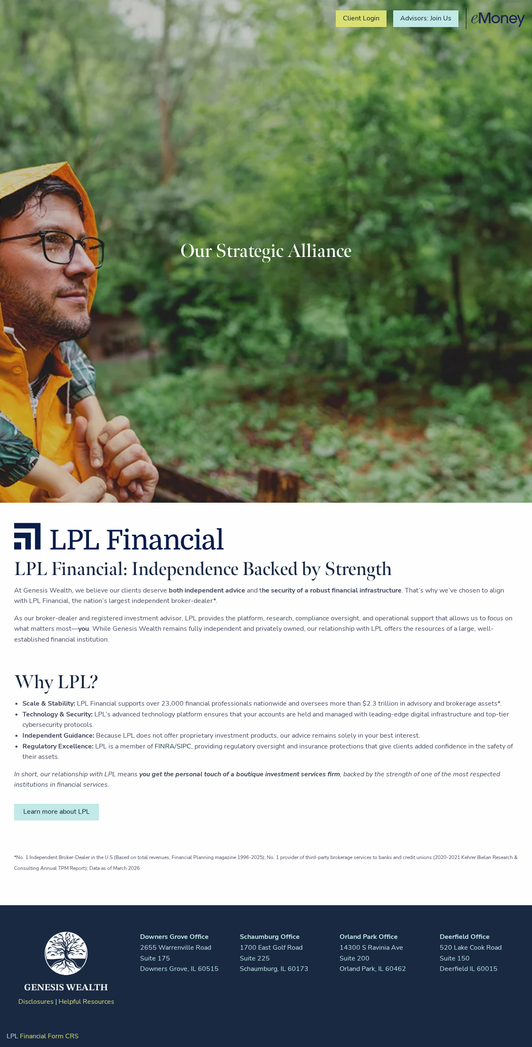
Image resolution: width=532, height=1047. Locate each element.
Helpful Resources (86, 1001)
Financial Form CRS (49, 1036)
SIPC (184, 746)
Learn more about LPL (56, 811)
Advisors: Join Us (425, 18)
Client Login (361, 18)
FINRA (165, 746)
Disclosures (36, 1001)
